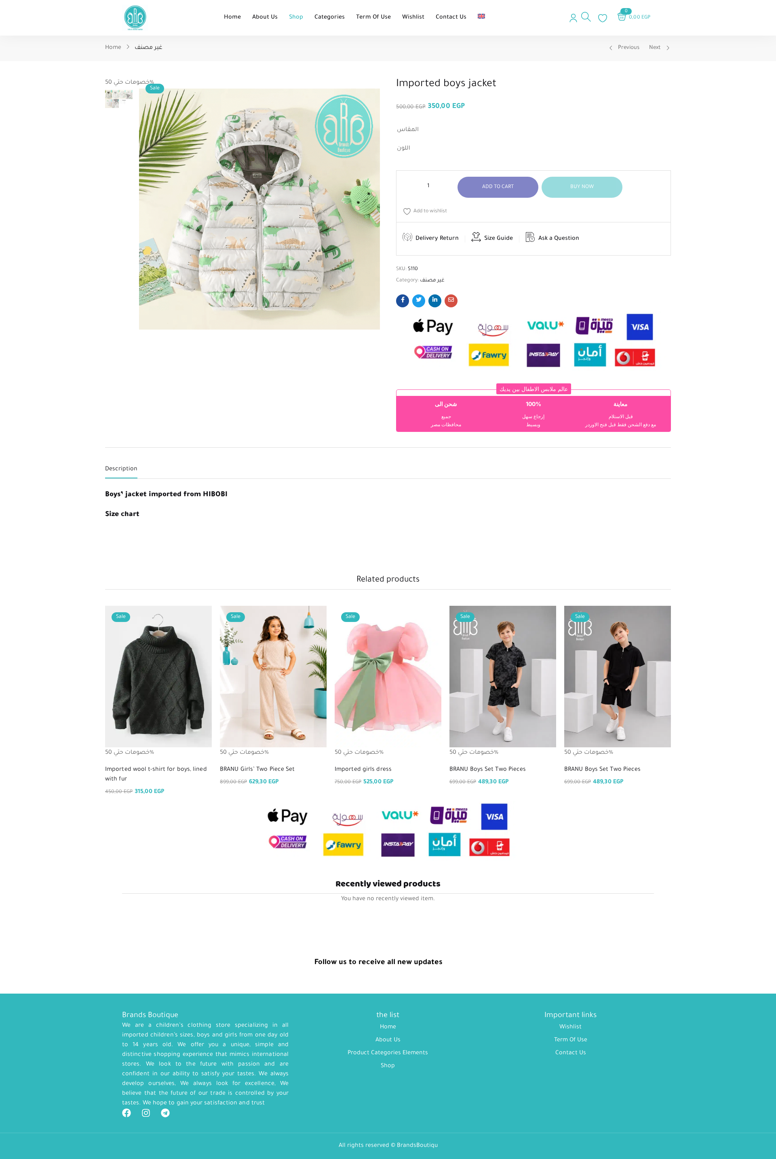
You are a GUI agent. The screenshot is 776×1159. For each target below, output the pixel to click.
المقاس (408, 130)
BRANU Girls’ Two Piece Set (257, 770)
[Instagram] (145, 1112)
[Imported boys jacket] (402, 300)
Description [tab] (121, 469)
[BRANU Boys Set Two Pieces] (502, 677)
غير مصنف (148, 48)
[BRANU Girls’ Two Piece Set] (273, 677)
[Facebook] (126, 1112)
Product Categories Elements (388, 1053)
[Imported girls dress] (388, 677)
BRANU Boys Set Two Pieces (487, 770)
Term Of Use (570, 1040)
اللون (403, 149)
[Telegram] (165, 1112)
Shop (388, 1066)
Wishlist (570, 1027)
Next (655, 48)
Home (113, 48)
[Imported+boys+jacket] (418, 300)
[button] (533, 388)
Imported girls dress (363, 770)
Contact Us (570, 1053)
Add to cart (498, 187)
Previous (628, 48)
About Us (388, 1040)
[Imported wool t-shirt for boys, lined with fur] (158, 677)
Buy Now (582, 187)
